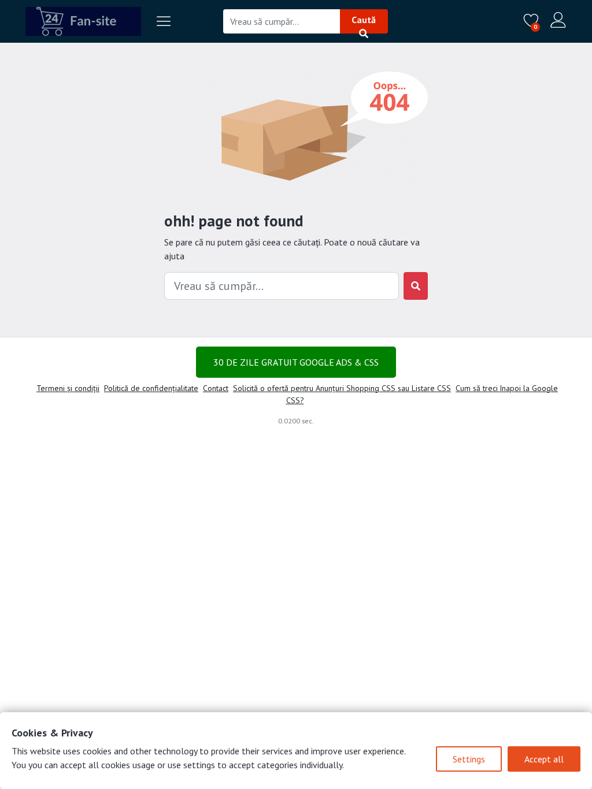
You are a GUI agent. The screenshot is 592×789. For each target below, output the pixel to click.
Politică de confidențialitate (151, 388)
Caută (364, 19)
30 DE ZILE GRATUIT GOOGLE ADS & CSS (296, 362)
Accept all (544, 759)
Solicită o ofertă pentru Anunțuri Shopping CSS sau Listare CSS (342, 388)
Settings (469, 759)
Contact (215, 388)
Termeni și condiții (67, 388)
